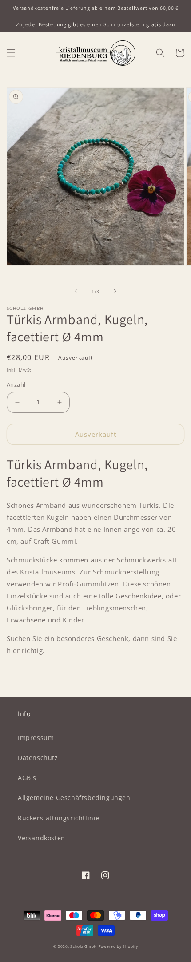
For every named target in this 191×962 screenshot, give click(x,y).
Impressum (36, 737)
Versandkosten (41, 838)
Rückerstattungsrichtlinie (58, 818)
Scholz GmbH (83, 946)
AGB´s (27, 777)
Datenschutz (38, 757)
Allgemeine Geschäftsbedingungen (74, 797)
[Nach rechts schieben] (115, 291)
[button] (11, 53)
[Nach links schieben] (76, 291)
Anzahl (16, 384)
